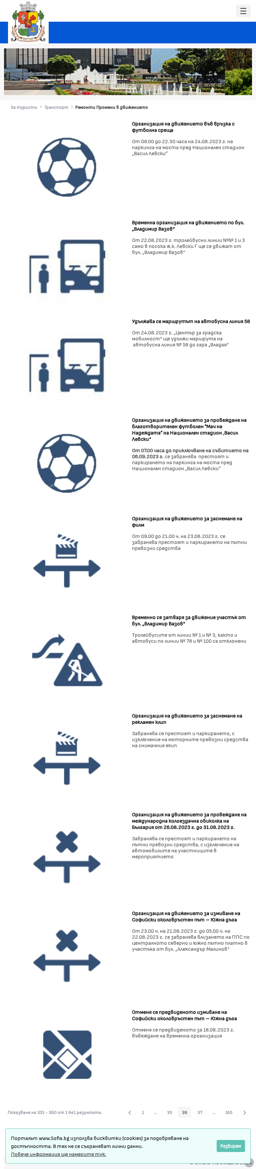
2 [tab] (203, 85)
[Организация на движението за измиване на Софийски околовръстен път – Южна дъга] (67, 955)
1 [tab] (196, 85)
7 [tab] (236, 85)
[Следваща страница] (245, 1112)
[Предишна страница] (130, 1112)
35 (171, 1113)
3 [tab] (209, 85)
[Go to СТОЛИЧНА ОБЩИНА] (28, 21)
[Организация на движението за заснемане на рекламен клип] (67, 758)
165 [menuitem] (230, 1113)
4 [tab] (216, 85)
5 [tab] (223, 85)
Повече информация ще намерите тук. (58, 1154)
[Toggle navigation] (243, 11)
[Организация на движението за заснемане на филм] (67, 561)
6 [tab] (229, 85)
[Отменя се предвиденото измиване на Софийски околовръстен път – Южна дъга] (67, 1054)
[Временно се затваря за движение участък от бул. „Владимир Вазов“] (67, 659)
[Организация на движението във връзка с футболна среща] (67, 166)
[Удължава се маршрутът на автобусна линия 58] (67, 363)
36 (186, 1113)
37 (201, 1113)
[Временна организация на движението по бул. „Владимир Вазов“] (67, 264)
